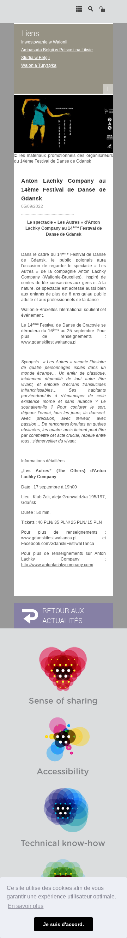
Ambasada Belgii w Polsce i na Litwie (57, 50)
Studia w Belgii (35, 57)
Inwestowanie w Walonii (44, 42)
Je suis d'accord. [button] (63, 924)
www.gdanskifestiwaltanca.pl (49, 342)
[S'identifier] (102, 8)
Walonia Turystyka (38, 65)
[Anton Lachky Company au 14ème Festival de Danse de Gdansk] (63, 123)
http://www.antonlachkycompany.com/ (57, 565)
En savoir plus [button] (25, 906)
